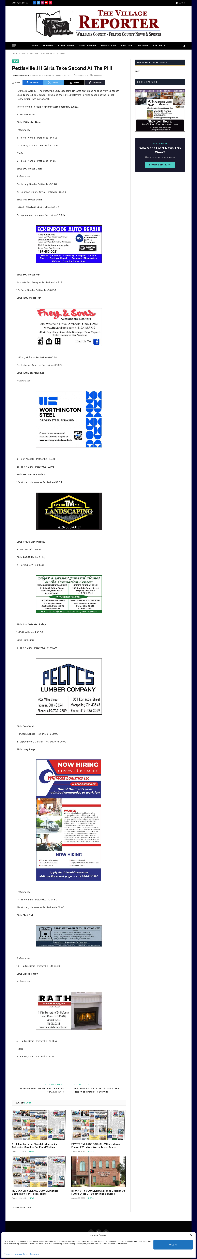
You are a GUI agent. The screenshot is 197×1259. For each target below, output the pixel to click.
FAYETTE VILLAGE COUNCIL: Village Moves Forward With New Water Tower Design (95, 1146)
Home (35, 45)
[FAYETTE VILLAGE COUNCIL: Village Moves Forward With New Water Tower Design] (98, 1125)
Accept (173, 1244)
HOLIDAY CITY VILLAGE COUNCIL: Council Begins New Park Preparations (35, 1192)
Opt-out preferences (13, 1254)
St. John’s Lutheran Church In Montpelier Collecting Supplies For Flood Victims (34, 1146)
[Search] (183, 45)
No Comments (82, 75)
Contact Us (159, 45)
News (15, 61)
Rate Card (126, 45)
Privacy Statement (31, 1254)
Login (137, 71)
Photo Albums (108, 45)
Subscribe (48, 45)
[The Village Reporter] (98, 24)
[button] (191, 1235)
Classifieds (142, 45)
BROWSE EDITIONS (160, 165)
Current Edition (66, 45)
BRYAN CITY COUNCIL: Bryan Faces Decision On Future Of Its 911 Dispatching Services (98, 1192)
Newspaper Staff (21, 75)
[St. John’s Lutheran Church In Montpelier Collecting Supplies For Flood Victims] (39, 1125)
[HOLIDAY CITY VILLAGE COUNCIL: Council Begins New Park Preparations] (39, 1171)
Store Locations (87, 45)
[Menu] (14, 45)
